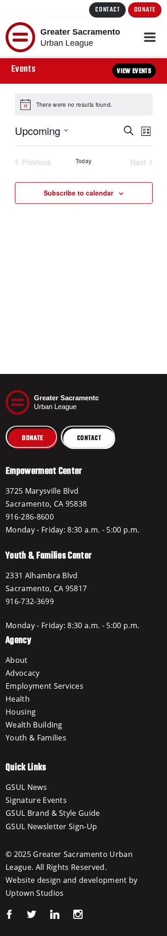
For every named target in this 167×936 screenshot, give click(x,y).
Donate (144, 10)
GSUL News (26, 787)
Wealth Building (34, 725)
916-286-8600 (30, 517)
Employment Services (45, 686)
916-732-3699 (30, 601)
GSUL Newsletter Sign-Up (51, 826)
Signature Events (36, 800)
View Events (134, 71)
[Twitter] (24, 913)
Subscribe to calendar (78, 192)
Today (84, 161)
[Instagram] (71, 913)
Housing (21, 712)
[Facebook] (9, 913)
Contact (107, 10)
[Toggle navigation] (149, 37)
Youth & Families (36, 738)
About (17, 660)
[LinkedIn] (47, 913)
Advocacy (23, 673)
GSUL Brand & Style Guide (53, 813)
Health (18, 699)
